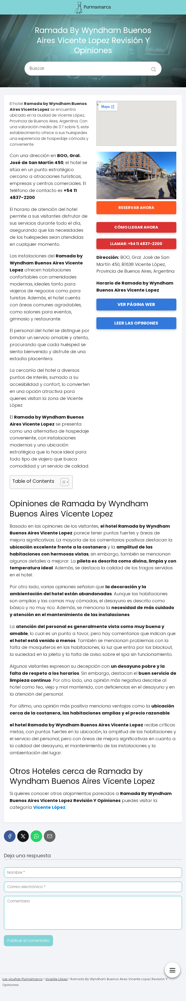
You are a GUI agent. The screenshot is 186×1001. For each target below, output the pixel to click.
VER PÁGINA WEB (136, 304)
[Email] (49, 836)
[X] (23, 836)
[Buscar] (152, 66)
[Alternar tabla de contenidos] (62, 482)
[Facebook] (10, 836)
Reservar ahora (136, 207)
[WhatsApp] (36, 836)
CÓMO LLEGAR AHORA (136, 227)
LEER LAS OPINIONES (136, 323)
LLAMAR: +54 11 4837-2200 (136, 243)
